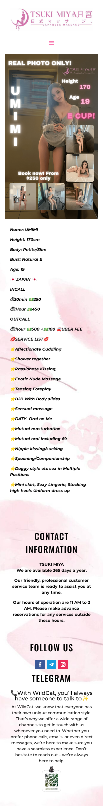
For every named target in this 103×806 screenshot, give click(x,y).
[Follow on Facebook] (40, 664)
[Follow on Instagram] (63, 664)
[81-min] (51, 217)
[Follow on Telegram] (51, 664)
